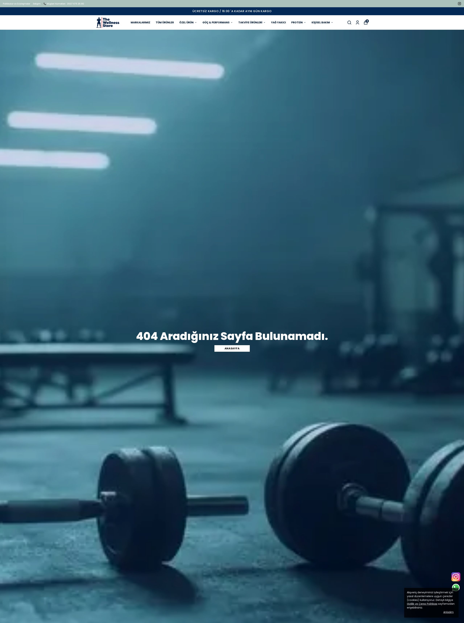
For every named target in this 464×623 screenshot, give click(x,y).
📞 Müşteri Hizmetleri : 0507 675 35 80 (64, 3)
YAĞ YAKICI (278, 22)
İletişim (37, 3)
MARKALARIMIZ (140, 22)
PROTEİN (297, 22)
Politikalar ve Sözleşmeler (16, 3)
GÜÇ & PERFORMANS (215, 22)
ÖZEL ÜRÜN (186, 22)
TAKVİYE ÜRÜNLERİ (250, 22)
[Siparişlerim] (357, 22)
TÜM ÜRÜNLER (165, 22)
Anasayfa (232, 348)
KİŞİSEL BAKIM (321, 22)
